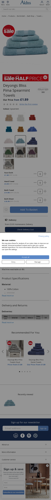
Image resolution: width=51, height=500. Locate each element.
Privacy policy (43, 236)
